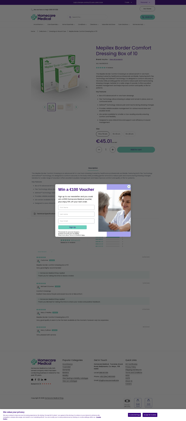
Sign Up (72, 227)
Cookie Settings (134, 415)
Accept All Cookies (150, 415)
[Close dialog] (129, 186)
